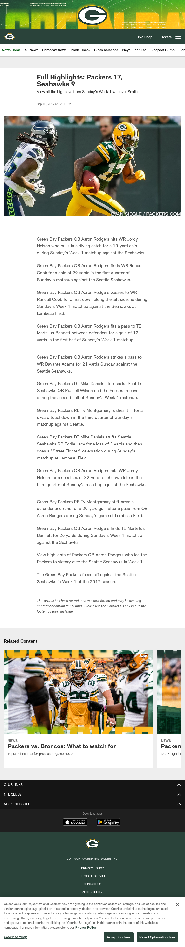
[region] (92, 922)
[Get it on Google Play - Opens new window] (108, 824)
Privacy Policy (92, 868)
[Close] (177, 904)
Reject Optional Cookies (157, 937)
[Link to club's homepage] (9, 35)
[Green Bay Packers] (92, 844)
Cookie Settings (15, 937)
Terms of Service (92, 876)
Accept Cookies (118, 937)
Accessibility (92, 892)
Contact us (92, 884)
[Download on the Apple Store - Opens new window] (75, 822)
